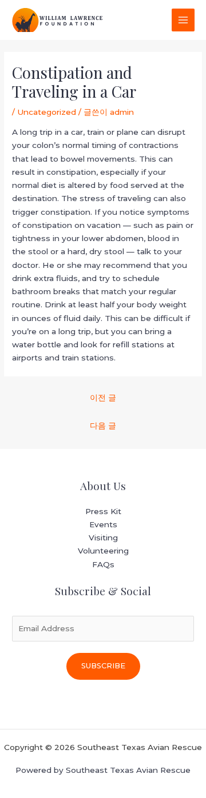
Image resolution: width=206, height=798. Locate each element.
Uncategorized (46, 112)
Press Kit (103, 511)
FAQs (103, 564)
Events (103, 524)
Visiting (103, 537)
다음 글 (103, 425)
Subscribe (103, 665)
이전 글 (103, 397)
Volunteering (103, 550)
